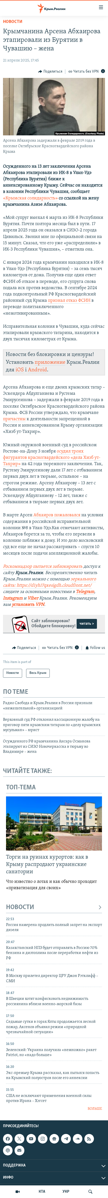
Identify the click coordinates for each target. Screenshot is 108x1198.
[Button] (50, 71)
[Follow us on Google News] (54, 1139)
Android (37, 370)
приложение (50, 362)
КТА (42, 1192)
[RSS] (89, 1139)
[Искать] (90, 1191)
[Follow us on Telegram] (66, 1139)
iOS (20, 370)
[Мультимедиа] (17, 1191)
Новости (12, 22)
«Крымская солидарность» (30, 198)
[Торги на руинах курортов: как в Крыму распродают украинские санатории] (54, 823)
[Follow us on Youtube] (31, 1139)
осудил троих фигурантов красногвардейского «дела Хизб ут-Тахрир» (51, 457)
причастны (14, 419)
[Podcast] (8, 1150)
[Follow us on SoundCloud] (77, 1139)
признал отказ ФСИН (69, 300)
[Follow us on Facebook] (8, 1139)
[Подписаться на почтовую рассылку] (19, 1150)
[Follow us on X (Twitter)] (19, 1139)
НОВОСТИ (20, 907)
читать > (87, 624)
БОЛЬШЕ (95, 1109)
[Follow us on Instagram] (42, 1139)
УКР (66, 1192)
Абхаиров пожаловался (56, 515)
